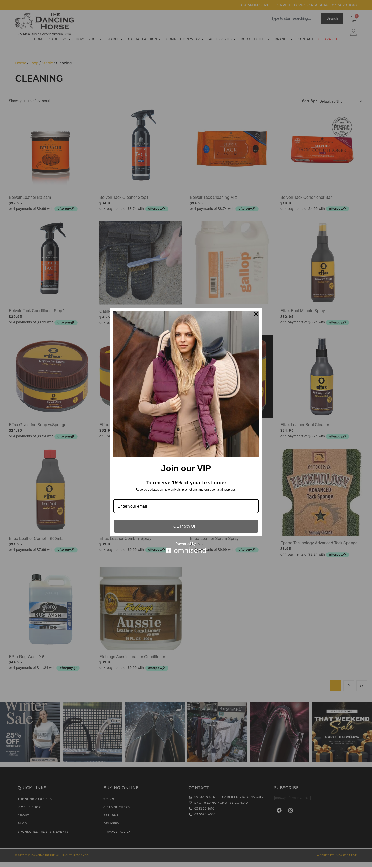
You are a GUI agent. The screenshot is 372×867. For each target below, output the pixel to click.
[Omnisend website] (186, 547)
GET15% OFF (186, 526)
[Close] (256, 314)
